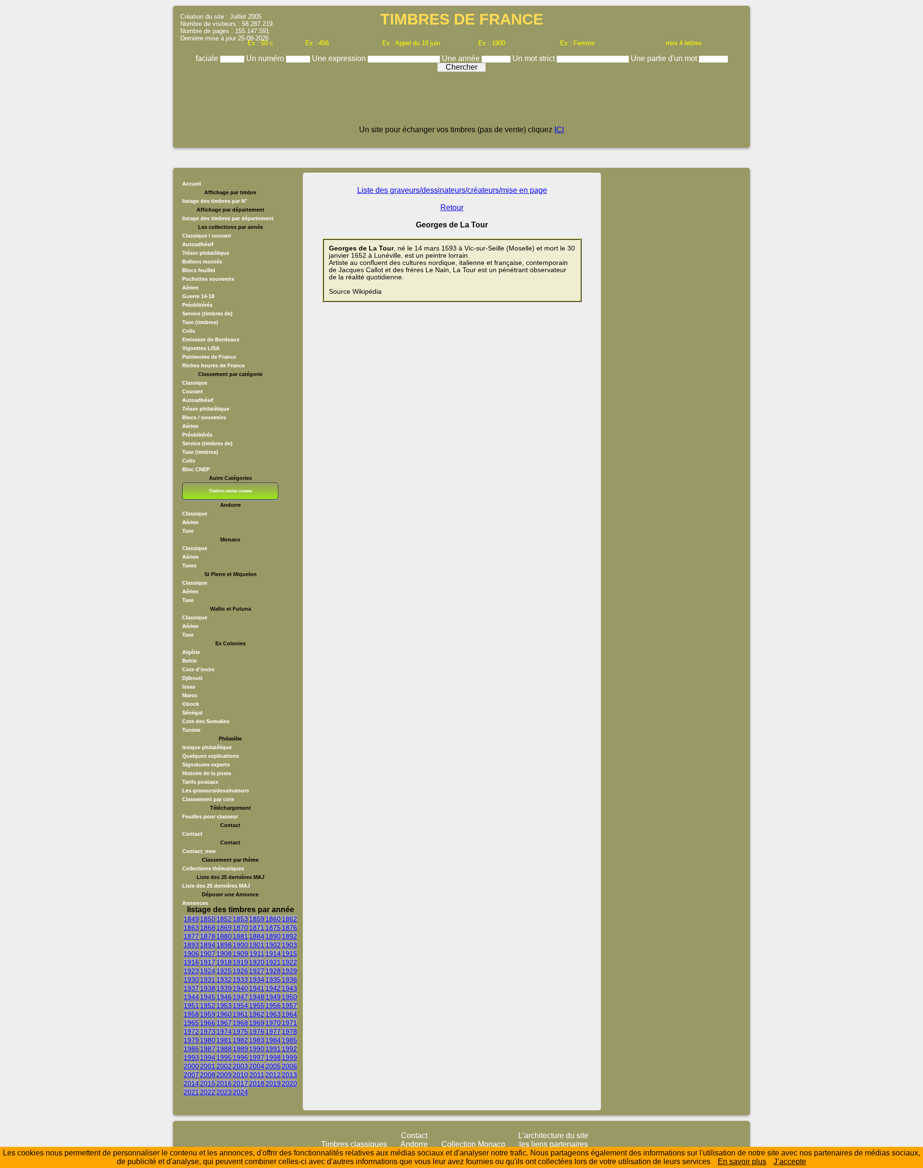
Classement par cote (208, 799)
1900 (240, 945)
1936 (289, 979)
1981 (224, 1040)
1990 (256, 1049)
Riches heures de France (213, 365)
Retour (451, 207)
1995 (224, 1057)
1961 (240, 1014)
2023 (224, 1092)
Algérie (191, 652)
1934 (256, 979)
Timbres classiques (354, 1144)
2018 (256, 1083)
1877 (191, 936)
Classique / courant (206, 236)
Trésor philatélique (205, 253)
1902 (273, 945)
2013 (289, 1075)
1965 (191, 1023)
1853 (240, 919)
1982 (240, 1040)
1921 (273, 962)
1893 (191, 945)
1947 (240, 997)
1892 (289, 936)
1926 (240, 971)
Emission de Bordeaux (210, 339)
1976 (256, 1031)
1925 (224, 971)
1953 (224, 1005)
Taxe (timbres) (200, 322)
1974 (224, 1031)
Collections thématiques (213, 868)
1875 (273, 927)
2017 (240, 1083)
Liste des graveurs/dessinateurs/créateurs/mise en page (452, 190)
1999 (289, 1057)
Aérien (190, 287)
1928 (273, 971)
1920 (256, 962)
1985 (289, 1040)
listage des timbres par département (228, 218)
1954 (240, 1005)
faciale (208, 58)
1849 (191, 919)
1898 (224, 945)
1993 (191, 1057)
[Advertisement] (461, 102)
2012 (273, 1075)
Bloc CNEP (196, 469)
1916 (191, 962)
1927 (256, 971)
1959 (207, 1014)
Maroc (190, 695)
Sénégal (192, 713)
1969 (256, 1023)
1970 (273, 1023)
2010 (240, 1075)
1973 (207, 1031)
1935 (273, 979)
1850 (207, 919)
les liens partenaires (553, 1144)
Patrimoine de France (209, 357)
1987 (207, 1049)
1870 (240, 927)
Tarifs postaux (200, 782)
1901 (256, 945)
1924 (207, 971)
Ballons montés (202, 261)
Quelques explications (210, 756)
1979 (191, 1040)
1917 (207, 962)
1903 (289, 945)
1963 (273, 1014)
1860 (273, 919)
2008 (207, 1075)
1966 (207, 1023)
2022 (207, 1092)
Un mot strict (534, 58)
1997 (256, 1057)
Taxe (188, 531)
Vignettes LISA (201, 348)
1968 (240, 1023)
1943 (289, 988)
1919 (240, 962)
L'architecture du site (553, 1135)
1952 (207, 1005)
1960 (224, 1014)
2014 (191, 1083)
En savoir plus (742, 1161)
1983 (256, 1040)
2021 (191, 1092)
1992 (289, 1049)
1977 (273, 1031)
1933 (240, 979)
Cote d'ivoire (198, 669)
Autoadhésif (197, 244)
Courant (192, 391)
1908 (224, 953)
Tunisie (191, 730)
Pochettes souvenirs (208, 279)
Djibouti (192, 678)
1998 (273, 1057)
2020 (289, 1083)
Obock (190, 704)
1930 (191, 979)
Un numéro (266, 58)
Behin (189, 661)
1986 (191, 1049)
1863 (191, 927)
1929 (289, 971)
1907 (207, 953)
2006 (289, 1066)
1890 (273, 936)
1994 (207, 1057)
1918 (224, 962)
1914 (273, 953)
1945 (207, 997)
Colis (188, 331)
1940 (240, 988)
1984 (273, 1040)
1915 (289, 953)
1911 (256, 953)
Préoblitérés (197, 305)
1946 (224, 997)
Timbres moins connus (230, 491)
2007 (191, 1075)
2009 (224, 1075)
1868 (207, 927)
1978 (289, 1031)
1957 (289, 1005)
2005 (273, 1066)
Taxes (189, 565)
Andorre (414, 1144)
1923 (191, 971)
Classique (194, 383)
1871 (256, 927)
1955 (256, 1005)
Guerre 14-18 (198, 296)
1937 (191, 988)
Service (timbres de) (207, 313)
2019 (273, 1083)
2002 (224, 1066)
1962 (256, 1014)
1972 (191, 1031)
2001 (207, 1066)
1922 (289, 962)
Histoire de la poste (206, 773)
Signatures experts (206, 764)
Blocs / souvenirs (204, 417)
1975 (240, 1031)
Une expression (340, 58)
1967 (224, 1023)
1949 (273, 997)
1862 (289, 919)
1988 (224, 1049)
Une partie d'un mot (665, 58)
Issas (188, 687)
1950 (289, 997)
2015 (207, 1083)
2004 (256, 1066)
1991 (273, 1049)
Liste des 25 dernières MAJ (216, 886)
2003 (240, 1066)
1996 (240, 1057)
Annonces (195, 903)
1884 (256, 936)
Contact (192, 834)
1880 (224, 936)
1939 (224, 988)
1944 (191, 997)
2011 (256, 1075)
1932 (224, 979)
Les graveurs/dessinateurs (215, 790)
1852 (224, 919)
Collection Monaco (473, 1144)
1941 (256, 988)
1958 (191, 1014)
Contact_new (199, 851)
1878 (207, 936)
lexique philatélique (207, 747)
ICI (559, 130)
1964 (289, 1014)
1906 (191, 953)
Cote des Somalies (205, 721)
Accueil (191, 184)
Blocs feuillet (198, 270)
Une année (462, 58)
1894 (207, 945)
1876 (289, 927)
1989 (240, 1049)
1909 (240, 953)
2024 (240, 1092)
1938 (207, 988)
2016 (224, 1083)
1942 (273, 988)
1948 (256, 997)
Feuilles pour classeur (210, 816)
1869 (224, 927)
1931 (207, 979)
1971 (289, 1023)
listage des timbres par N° (214, 201)
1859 (256, 919)
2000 (191, 1066)
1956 (273, 1005)
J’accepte (789, 1161)
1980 (207, 1040)
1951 (191, 1005)
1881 (240, 936)
